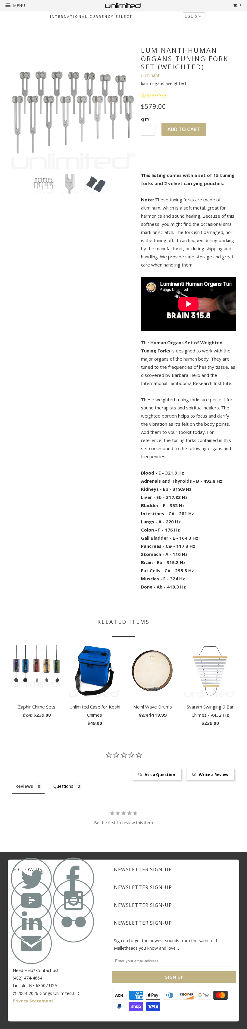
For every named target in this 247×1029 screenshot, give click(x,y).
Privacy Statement (33, 1001)
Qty (145, 119)
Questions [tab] (63, 786)
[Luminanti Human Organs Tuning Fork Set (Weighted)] (73, 107)
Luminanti (151, 75)
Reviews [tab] (24, 786)
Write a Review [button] (213, 774)
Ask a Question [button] (160, 774)
